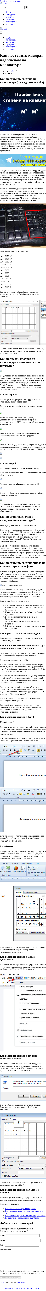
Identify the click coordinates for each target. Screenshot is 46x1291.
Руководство (11, 22)
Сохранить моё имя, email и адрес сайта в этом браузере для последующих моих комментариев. (22, 1272)
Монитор (10, 17)
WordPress (20, 1282)
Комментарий (7, 1250)
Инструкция (11, 14)
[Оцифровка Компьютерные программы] (3, 3)
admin (13, 71)
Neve (2, 1282)
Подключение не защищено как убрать (22, 1218)
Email (3, 1240)
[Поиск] (26, 7)
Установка (10, 24)
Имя (2, 1235)
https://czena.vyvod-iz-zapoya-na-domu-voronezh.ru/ (23, 1288)
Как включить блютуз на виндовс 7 (20, 1209)
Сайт (2, 1245)
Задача (8, 12)
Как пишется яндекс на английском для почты (25, 1215)
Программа (10, 19)
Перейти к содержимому (11, 1)
